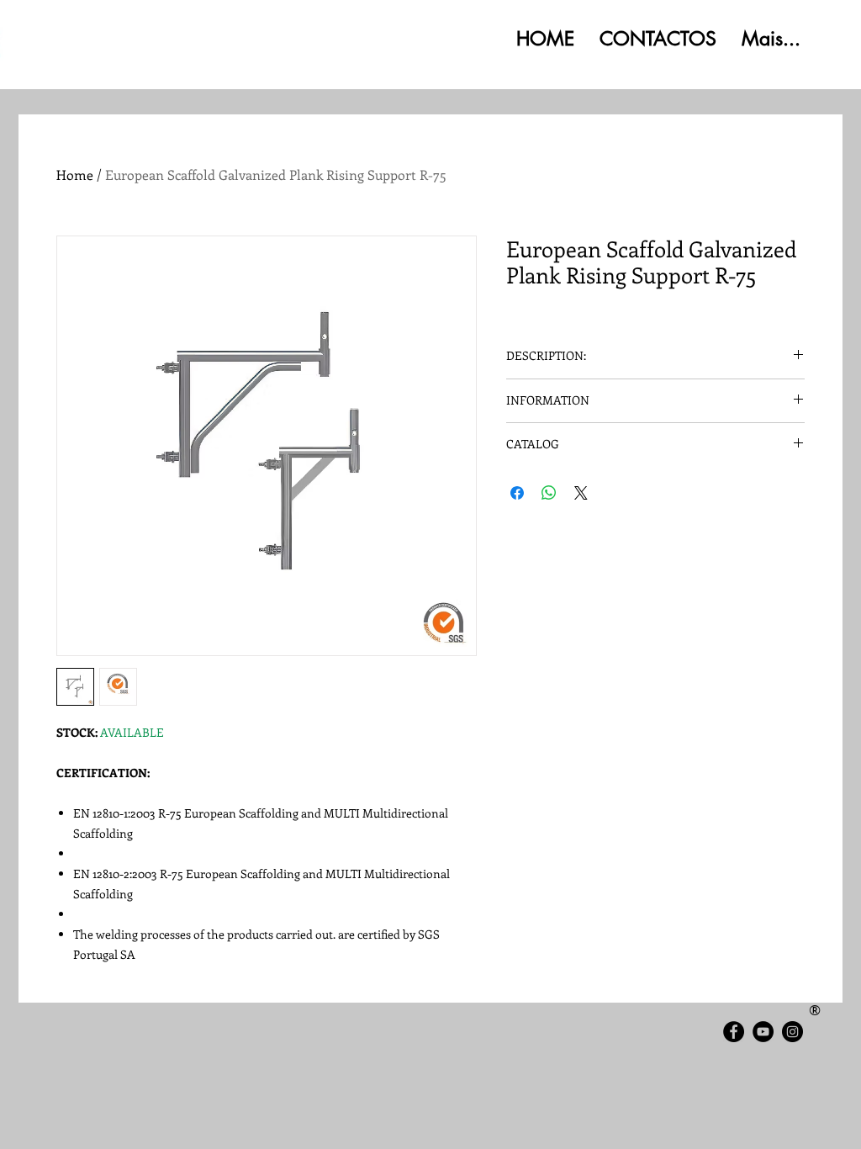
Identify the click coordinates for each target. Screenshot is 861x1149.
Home (74, 174)
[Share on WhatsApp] (549, 493)
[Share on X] (581, 493)
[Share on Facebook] (517, 493)
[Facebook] (733, 1031)
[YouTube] (763, 1031)
